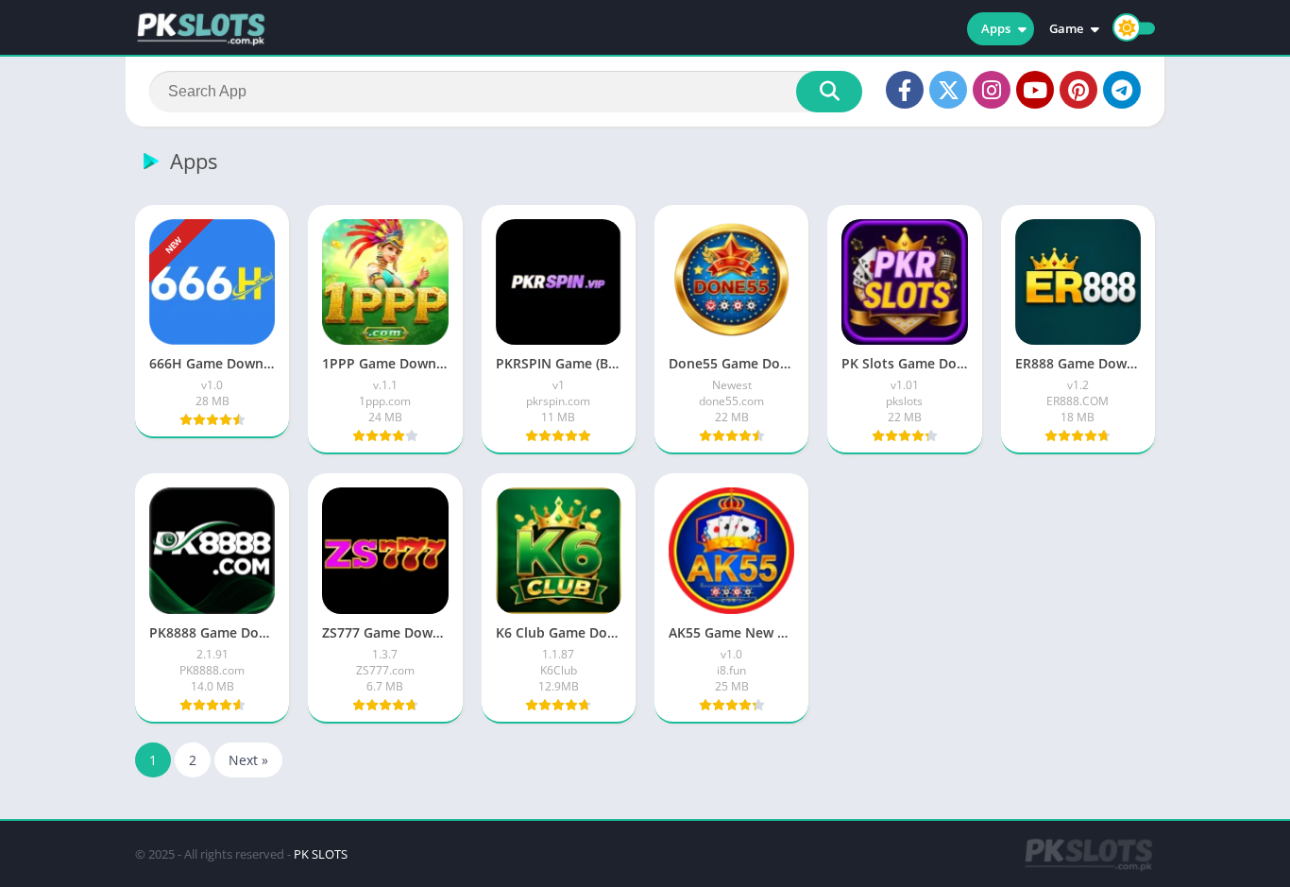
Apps (995, 28)
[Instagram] (991, 90)
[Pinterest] (1078, 90)
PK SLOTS (321, 853)
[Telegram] (1122, 90)
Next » (248, 760)
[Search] (829, 91)
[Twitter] (948, 90)
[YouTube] (1035, 90)
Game (1066, 28)
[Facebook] (905, 90)
